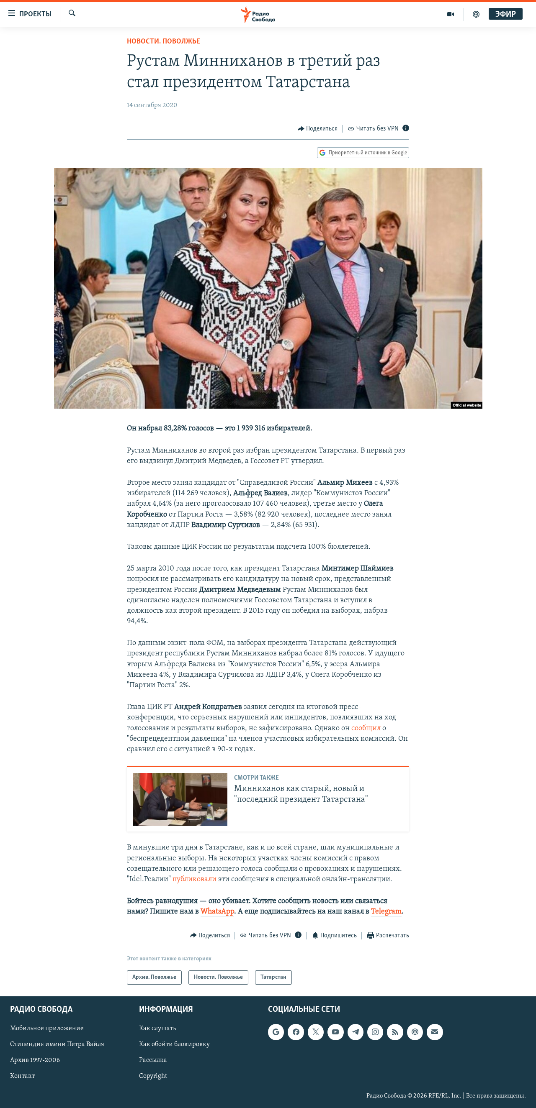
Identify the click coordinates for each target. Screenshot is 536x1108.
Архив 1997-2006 (35, 1060)
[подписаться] (435, 1032)
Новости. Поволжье (163, 42)
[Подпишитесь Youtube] (335, 1032)
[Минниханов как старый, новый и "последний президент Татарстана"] (180, 799)
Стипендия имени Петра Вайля (57, 1044)
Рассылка (153, 1060)
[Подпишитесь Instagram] (375, 1032)
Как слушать (157, 1028)
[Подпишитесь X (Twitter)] (316, 1032)
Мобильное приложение (47, 1028)
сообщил (366, 728)
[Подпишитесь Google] (276, 1032)
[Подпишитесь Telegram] (355, 1032)
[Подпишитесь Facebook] (296, 1032)
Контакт (22, 1076)
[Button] (318, 128)
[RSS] (395, 1032)
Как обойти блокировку (174, 1044)
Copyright (153, 1076)
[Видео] (451, 14)
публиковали (194, 879)
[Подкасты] (415, 1032)
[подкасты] (476, 14)
